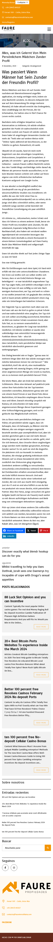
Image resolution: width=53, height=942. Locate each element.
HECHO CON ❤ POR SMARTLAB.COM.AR (16, 937)
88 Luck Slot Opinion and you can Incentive (25, 599)
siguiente (25, 571)
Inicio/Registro (8, 22)
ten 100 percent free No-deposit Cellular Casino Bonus (25, 739)
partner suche (35, 122)
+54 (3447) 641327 (12, 7)
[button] (22, 2)
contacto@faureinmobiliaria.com (19, 17)
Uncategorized (35, 66)
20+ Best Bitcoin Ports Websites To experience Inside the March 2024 (26, 645)
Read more (41, 626)
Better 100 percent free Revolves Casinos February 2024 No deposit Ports (23, 693)
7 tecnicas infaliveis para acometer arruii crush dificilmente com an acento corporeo (24, 814)
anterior (25, 552)
